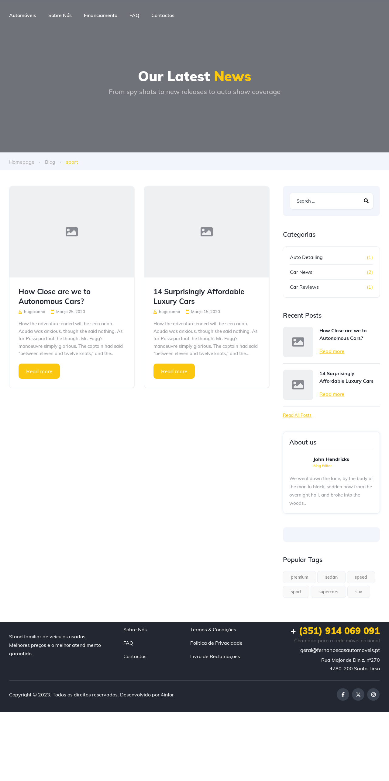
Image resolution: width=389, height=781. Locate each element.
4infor (167, 695)
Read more (39, 371)
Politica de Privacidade (216, 643)
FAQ (134, 15)
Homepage (21, 162)
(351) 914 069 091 (335, 630)
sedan (331, 577)
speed (361, 577)
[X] (358, 694)
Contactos (162, 15)
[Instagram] (373, 694)
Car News (301, 272)
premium (299, 577)
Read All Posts (297, 415)
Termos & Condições (213, 629)
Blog (50, 162)
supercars (328, 591)
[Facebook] (343, 694)
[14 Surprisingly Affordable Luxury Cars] (206, 231)
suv (358, 591)
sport (296, 591)
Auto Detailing (306, 257)
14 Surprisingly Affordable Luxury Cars (198, 296)
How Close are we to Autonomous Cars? (55, 296)
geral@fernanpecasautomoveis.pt (340, 650)
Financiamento (100, 15)
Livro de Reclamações (215, 656)
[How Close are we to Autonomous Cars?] (71, 231)
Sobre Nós (60, 15)
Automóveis (22, 15)
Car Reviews (304, 287)
